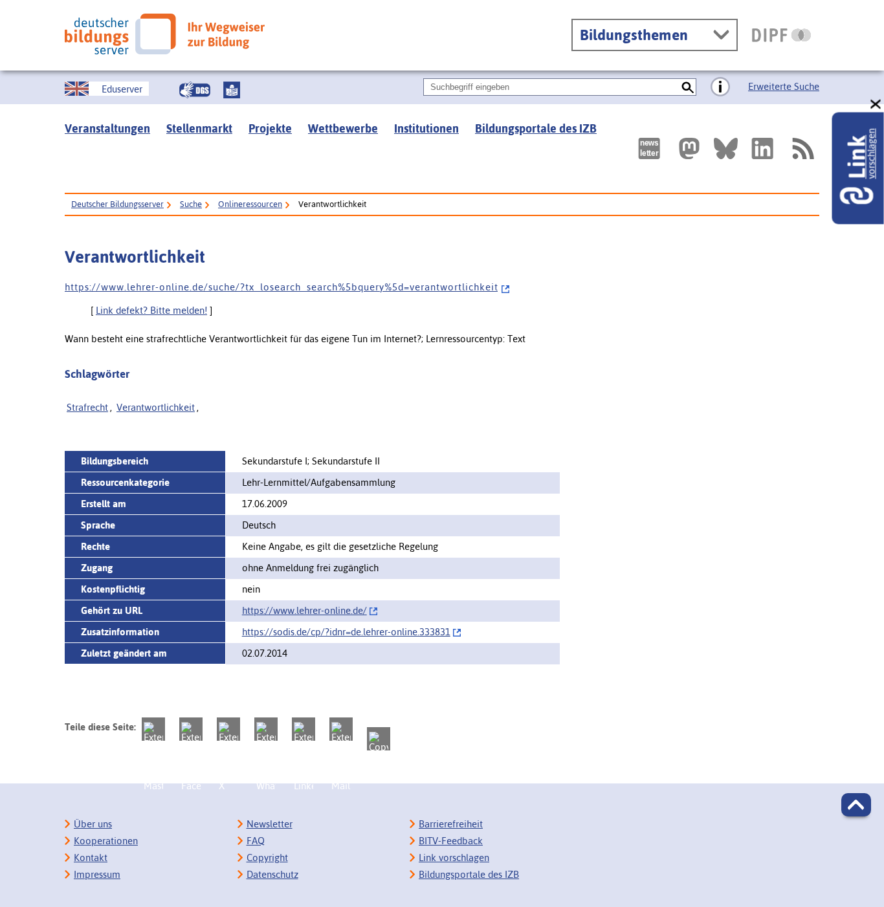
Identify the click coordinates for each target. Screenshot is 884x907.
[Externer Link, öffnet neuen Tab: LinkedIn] (762, 148)
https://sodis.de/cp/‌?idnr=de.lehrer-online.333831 (346, 631)
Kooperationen (106, 840)
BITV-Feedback (451, 840)
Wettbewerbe (343, 128)
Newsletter (270, 823)
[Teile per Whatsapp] (266, 729)
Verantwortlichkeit (155, 407)
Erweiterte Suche (783, 86)
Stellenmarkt (199, 128)
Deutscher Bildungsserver (117, 204)
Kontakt (90, 857)
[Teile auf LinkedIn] (303, 729)
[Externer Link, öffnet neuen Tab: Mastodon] (689, 148)
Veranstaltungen (107, 128)
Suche (191, 204)
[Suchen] (688, 87)
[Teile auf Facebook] (191, 729)
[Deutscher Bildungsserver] (165, 34)
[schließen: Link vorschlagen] (876, 104)
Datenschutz (272, 874)
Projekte (270, 128)
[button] (856, 804)
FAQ (256, 840)
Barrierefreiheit (451, 823)
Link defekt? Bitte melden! (151, 310)
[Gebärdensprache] (194, 90)
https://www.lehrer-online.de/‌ (304, 610)
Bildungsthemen (634, 35)
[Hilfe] (720, 87)
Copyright (267, 857)
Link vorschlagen (454, 857)
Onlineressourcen (250, 204)
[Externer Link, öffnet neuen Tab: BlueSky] (726, 148)
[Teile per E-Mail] (341, 729)
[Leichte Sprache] (231, 90)
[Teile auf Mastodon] (153, 729)
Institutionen (426, 128)
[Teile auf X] (228, 729)
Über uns (93, 823)
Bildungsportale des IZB (536, 128)
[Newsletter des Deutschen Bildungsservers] (649, 148)
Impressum (97, 874)
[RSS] (802, 148)
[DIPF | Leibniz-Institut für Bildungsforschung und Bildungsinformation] (781, 35)
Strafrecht (87, 407)
